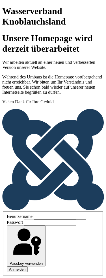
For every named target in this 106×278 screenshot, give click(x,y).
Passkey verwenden (26, 263)
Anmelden (17, 269)
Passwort (15, 222)
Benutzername (20, 216)
